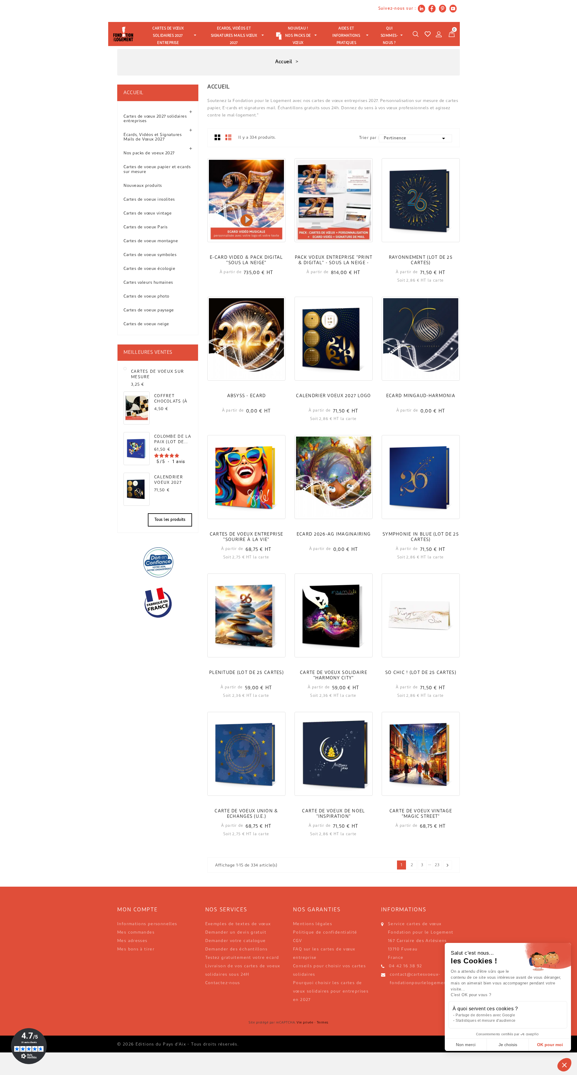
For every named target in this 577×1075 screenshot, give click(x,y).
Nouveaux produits (143, 186)
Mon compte (137, 910)
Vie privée (305, 1022)
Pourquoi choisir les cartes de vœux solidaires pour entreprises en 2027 (330, 991)
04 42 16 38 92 (405, 966)
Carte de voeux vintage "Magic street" (420, 814)
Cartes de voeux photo (146, 296)
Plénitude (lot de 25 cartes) (246, 673)
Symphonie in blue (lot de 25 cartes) (421, 537)
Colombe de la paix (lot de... (172, 439)
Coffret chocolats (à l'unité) (170, 399)
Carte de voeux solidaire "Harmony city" (333, 676)
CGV (297, 941)
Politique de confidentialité (325, 932)
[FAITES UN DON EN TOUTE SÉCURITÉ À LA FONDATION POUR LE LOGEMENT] (157, 562)
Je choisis (508, 1044)
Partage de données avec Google (485, 1015)
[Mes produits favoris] (427, 34)
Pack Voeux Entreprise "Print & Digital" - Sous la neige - (334, 260)
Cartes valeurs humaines (148, 282)
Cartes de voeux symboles (150, 255)
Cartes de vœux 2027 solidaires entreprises (155, 118)
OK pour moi (550, 1044)
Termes (322, 1022)
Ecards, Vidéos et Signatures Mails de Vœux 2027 (153, 137)
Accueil (134, 93)
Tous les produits (170, 520)
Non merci (465, 1044)
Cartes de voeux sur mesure (157, 374)
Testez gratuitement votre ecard (242, 958)
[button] (564, 1065)
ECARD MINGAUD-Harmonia (420, 396)
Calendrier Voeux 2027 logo (168, 480)
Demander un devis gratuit (236, 932)
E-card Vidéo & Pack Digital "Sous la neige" (246, 260)
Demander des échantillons (236, 949)
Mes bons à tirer (135, 949)
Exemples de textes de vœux (238, 924)
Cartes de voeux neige (146, 324)
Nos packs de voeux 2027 (149, 153)
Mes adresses (132, 941)
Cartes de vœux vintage (148, 213)
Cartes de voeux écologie (149, 269)
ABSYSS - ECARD (246, 396)
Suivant (447, 865)
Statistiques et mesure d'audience (486, 1020)
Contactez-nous (222, 983)
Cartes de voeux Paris (146, 227)
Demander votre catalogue (235, 941)
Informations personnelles (147, 924)
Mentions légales (312, 924)
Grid (218, 137)
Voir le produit (246, 208)
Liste (228, 137)
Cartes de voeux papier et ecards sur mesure (157, 169)
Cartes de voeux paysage (149, 310)
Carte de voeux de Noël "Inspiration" (333, 814)
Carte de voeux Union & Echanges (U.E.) (246, 814)
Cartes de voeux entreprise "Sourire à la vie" (246, 537)
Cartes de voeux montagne (151, 241)
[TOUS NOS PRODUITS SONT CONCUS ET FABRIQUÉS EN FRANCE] (157, 602)
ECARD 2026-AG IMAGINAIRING (334, 534)
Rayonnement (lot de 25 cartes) (421, 260)
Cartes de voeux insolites (149, 199)
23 (437, 865)
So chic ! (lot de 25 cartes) (420, 673)
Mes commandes (135, 932)
